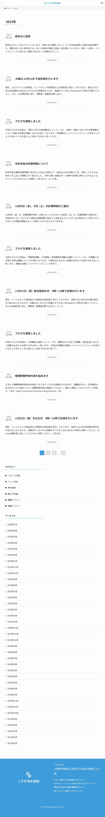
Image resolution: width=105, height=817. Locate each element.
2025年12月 (12, 567)
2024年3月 (12, 682)
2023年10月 (12, 712)
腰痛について (14, 499)
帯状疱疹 (12, 487)
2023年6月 (12, 737)
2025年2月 (12, 615)
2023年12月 (12, 700)
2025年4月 (12, 603)
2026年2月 (12, 554)
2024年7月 (12, 658)
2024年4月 (12, 676)
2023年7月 (12, 731)
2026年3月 (12, 548)
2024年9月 (12, 645)
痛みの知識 (13, 493)
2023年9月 (12, 718)
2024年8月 (12, 652)
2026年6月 (12, 530)
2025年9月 (12, 579)
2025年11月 (12, 573)
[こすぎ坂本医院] (52, 3)
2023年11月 (12, 706)
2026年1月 (12, 560)
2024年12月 (12, 627)
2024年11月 (12, 633)
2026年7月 (12, 524)
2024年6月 (12, 664)
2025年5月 (12, 597)
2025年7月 (12, 591)
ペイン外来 (13, 481)
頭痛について (14, 505)
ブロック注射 (14, 475)
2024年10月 (12, 639)
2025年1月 (12, 621)
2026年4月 (12, 542)
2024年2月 (12, 688)
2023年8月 (12, 724)
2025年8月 (12, 585)
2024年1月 (12, 694)
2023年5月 (12, 743)
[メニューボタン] (102, 3)
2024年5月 (12, 670)
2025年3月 (12, 609)
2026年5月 (12, 536)
